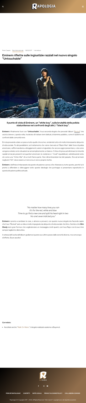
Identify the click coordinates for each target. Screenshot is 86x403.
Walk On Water (23, 327)
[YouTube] (47, 386)
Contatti (26, 393)
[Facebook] (38, 386)
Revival (77, 131)
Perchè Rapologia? (13, 393)
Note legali (37, 393)
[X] (41, 385)
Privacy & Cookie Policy (53, 393)
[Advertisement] (43, 33)
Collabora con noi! (72, 393)
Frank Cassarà (6, 50)
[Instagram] (44, 386)
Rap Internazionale (17, 50)
